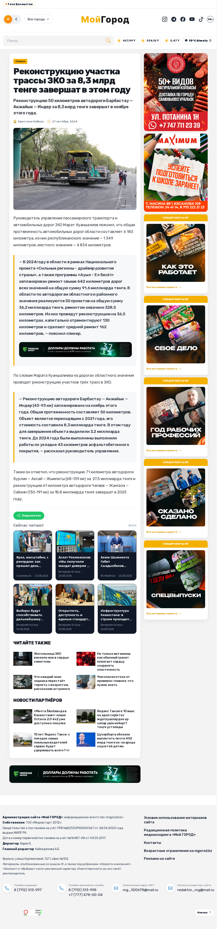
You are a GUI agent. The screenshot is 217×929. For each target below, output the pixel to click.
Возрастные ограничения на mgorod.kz (176, 851)
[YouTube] (188, 19)
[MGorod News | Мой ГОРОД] (107, 19)
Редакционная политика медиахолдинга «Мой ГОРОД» (167, 832)
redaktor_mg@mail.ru (193, 890)
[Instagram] (161, 19)
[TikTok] (198, 19)
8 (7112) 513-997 (28, 890)
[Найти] (108, 40)
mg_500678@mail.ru (139, 890)
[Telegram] (170, 19)
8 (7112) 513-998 (82, 890)
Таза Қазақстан (19, 4)
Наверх (199, 912)
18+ (207, 19)
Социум (19, 61)
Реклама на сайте (157, 859)
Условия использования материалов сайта (173, 820)
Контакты (150, 843)
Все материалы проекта (160, 287)
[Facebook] (179, 19)
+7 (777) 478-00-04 (85, 895)
